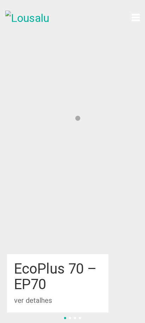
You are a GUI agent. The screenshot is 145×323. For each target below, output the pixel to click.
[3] (75, 318)
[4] (80, 318)
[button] (136, 17)
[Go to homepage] (31, 17)
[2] (70, 318)
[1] (65, 318)
